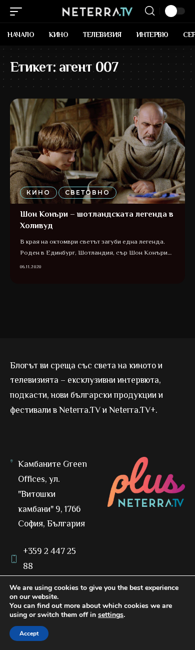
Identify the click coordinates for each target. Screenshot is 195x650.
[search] (149, 11)
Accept (29, 633)
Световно (87, 192)
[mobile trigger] (18, 12)
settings (111, 614)
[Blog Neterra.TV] (97, 11)
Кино (38, 192)
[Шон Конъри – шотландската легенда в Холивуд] (97, 151)
